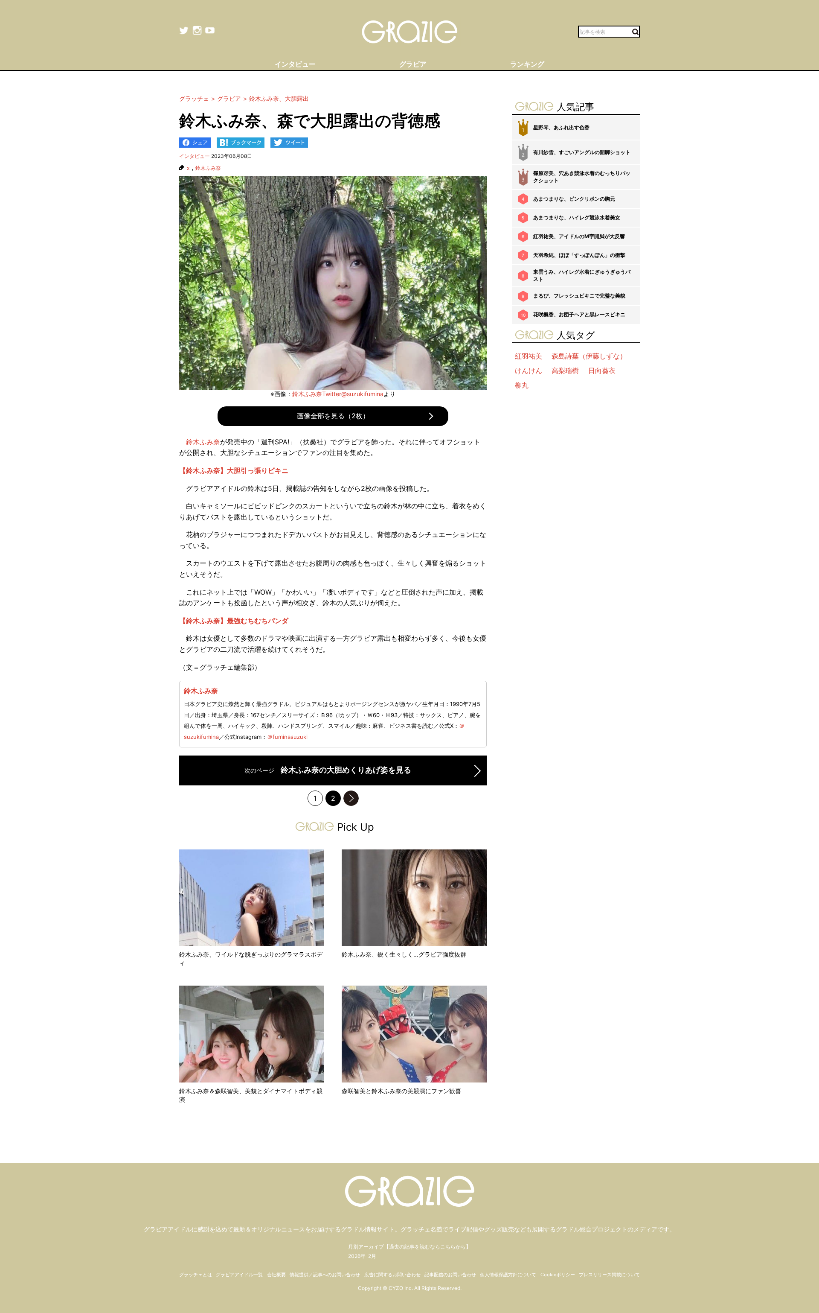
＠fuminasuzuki (287, 736)
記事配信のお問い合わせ (450, 1275)
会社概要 (276, 1275)
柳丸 (522, 385)
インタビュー (194, 156)
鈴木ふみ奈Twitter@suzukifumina (337, 393)
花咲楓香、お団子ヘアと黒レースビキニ (579, 314)
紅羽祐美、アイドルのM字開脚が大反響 (579, 236)
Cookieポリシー (557, 1275)
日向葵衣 (602, 370)
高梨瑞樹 (565, 370)
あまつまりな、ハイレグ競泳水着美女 (576, 217)
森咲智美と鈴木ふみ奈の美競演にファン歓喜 (401, 1090)
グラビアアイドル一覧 (239, 1275)
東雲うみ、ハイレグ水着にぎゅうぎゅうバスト (581, 275)
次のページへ (351, 798)
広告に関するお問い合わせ (392, 1275)
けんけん (528, 370)
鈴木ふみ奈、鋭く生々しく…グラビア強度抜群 (404, 954)
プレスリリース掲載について (609, 1275)
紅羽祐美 (528, 356)
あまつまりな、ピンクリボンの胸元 (574, 198)
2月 (372, 1256)
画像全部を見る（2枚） (333, 415)
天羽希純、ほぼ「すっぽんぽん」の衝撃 (579, 255)
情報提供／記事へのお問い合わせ (325, 1275)
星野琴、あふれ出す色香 (561, 127)
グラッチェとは (195, 1275)
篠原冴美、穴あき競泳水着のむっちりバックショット (581, 177)
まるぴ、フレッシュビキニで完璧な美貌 (579, 295)
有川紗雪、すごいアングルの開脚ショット (581, 152)
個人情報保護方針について (508, 1275)
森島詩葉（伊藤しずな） (589, 356)
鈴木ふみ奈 (208, 168)
